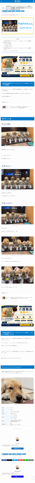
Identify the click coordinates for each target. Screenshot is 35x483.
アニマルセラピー (5, 455)
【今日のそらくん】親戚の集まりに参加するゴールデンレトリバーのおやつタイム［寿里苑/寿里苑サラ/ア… (21, 107)
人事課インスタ (17, 476)
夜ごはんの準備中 (8, 43)
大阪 (13, 455)
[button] (4, 460)
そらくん (10, 455)
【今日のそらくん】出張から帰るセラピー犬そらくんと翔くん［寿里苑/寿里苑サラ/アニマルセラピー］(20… (21, 298)
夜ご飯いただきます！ (9, 46)
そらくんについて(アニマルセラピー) (11, 50)
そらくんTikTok (13, 418)
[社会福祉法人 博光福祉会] (17, 1)
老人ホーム (20, 455)
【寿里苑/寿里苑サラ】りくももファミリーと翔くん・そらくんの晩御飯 (17, 40)
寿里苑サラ (16, 455)
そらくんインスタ (13, 417)
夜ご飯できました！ (8, 45)
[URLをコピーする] (31, 460)
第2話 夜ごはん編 (7, 42)
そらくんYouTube (13, 415)
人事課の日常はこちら (17, 448)
